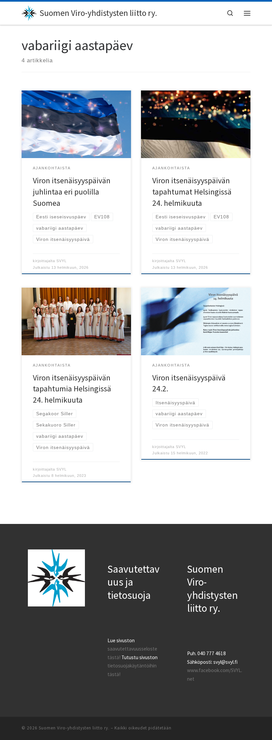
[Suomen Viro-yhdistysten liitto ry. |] (29, 12)
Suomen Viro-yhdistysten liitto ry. (74, 728)
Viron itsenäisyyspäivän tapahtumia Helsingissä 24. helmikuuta (72, 388)
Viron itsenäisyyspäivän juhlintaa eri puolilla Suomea (71, 191)
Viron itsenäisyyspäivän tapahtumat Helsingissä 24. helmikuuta (192, 191)
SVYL (61, 261)
